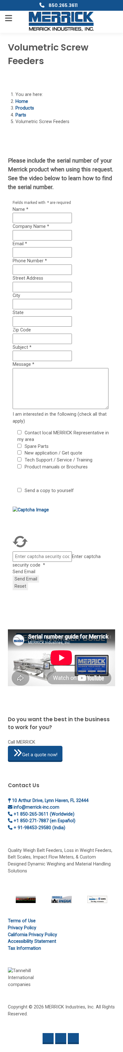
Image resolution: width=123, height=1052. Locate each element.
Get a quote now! (39, 755)
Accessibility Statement (32, 941)
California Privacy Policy (32, 934)
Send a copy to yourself (49, 490)
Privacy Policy (22, 927)
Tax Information (24, 948)
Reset (20, 586)
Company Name (31, 226)
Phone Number (30, 261)
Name (20, 209)
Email (20, 244)
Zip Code (22, 330)
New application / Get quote (53, 453)
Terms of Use (22, 921)
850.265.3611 (63, 5)
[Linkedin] (60, 1038)
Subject (22, 347)
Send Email (24, 571)
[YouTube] (73, 1038)
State (18, 312)
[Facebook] (48, 1038)
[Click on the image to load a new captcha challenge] (47, 520)
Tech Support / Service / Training (58, 460)
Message (23, 364)
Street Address (28, 278)
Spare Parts (37, 446)
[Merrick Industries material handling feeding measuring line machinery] (61, 21)
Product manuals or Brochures (56, 467)
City (16, 295)
